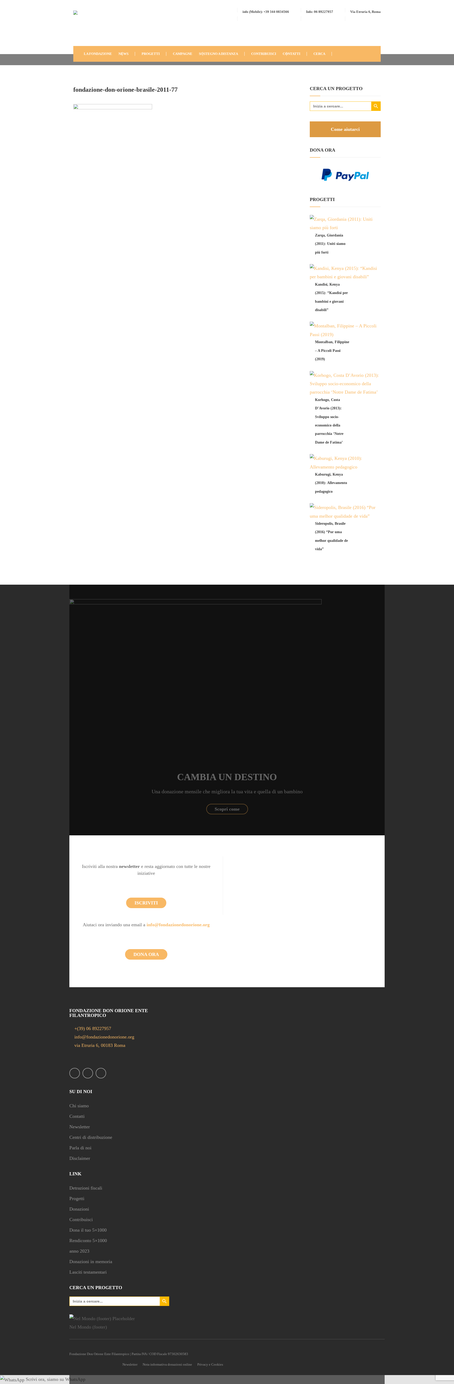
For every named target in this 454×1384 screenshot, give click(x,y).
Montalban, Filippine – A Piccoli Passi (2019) (332, 350)
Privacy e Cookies (210, 1364)
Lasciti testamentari (88, 1272)
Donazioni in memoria (90, 1261)
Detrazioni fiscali (85, 1188)
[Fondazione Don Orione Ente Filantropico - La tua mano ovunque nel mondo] (89, 27)
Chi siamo (79, 1105)
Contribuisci (81, 1219)
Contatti (77, 1116)
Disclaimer (79, 1158)
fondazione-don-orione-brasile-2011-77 (125, 89)
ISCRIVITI (146, 902)
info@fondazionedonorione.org (178, 924)
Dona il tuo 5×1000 (88, 1230)
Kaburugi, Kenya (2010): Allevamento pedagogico (331, 482)
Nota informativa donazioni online (167, 1364)
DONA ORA (146, 954)
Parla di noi (80, 1147)
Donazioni (79, 1209)
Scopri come (227, 809)
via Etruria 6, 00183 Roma (99, 1045)
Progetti (76, 1198)
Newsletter (79, 1126)
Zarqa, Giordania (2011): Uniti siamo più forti (330, 243)
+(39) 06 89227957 (92, 1028)
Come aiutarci (345, 129)
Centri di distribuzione (90, 1137)
